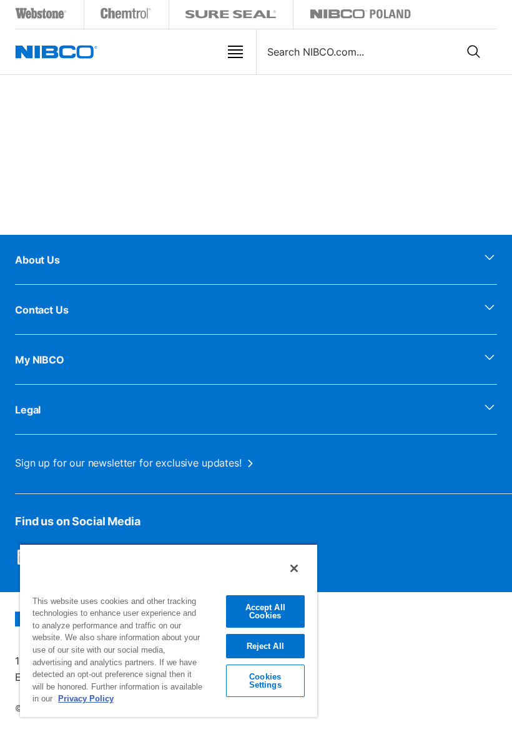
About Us (37, 260)
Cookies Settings (265, 681)
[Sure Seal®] (231, 16)
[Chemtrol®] (126, 16)
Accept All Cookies (265, 611)
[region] (168, 630)
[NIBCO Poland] (360, 16)
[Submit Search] (474, 51)
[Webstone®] (41, 16)
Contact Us (42, 310)
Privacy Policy (86, 698)
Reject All (265, 646)
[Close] (294, 568)
